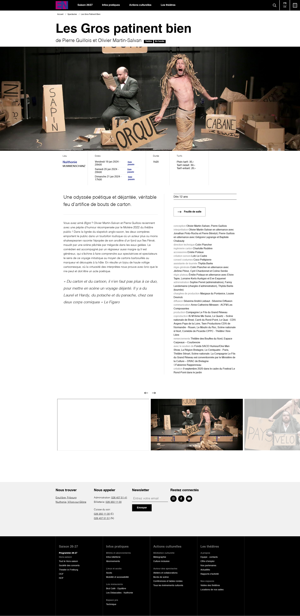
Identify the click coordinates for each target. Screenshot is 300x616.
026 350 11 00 (114, 502)
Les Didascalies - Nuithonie (119, 593)
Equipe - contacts (209, 557)
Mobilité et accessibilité (117, 577)
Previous (146, 393)
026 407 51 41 (119, 498)
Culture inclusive (161, 561)
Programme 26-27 (68, 553)
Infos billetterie (113, 557)
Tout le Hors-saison (68, 561)
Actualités (205, 570)
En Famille (159, 41)
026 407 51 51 (102, 518)
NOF (61, 578)
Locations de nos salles (212, 590)
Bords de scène (161, 577)
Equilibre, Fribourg (66, 498)
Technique (111, 604)
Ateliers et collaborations (165, 573)
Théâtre (148, 41)
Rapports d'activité (209, 574)
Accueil (60, 14)
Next (154, 393)
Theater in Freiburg (68, 570)
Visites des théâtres (210, 585)
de (284, 7)
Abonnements (113, 561)
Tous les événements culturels (168, 585)
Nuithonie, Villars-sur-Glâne (71, 502)
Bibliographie (159, 557)
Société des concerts (69, 565)
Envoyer (142, 508)
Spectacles (72, 14)
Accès (109, 573)
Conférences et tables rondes (167, 581)
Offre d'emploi (207, 561)
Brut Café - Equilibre (116, 589)
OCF (61, 574)
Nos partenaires (208, 565)
